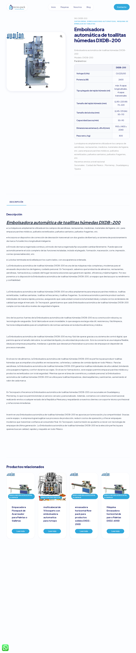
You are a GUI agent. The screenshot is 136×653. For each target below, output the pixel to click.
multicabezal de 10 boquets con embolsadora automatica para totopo (52, 514)
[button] (61, 36)
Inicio (53, 7)
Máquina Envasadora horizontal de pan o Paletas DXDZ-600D (114, 514)
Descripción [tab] (16, 202)
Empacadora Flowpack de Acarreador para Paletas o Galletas (19, 514)
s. (30, 403)
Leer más (21, 531)
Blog (89, 7)
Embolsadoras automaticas (101, 21)
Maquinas (65, 7)
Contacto (121, 7)
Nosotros (78, 7)
